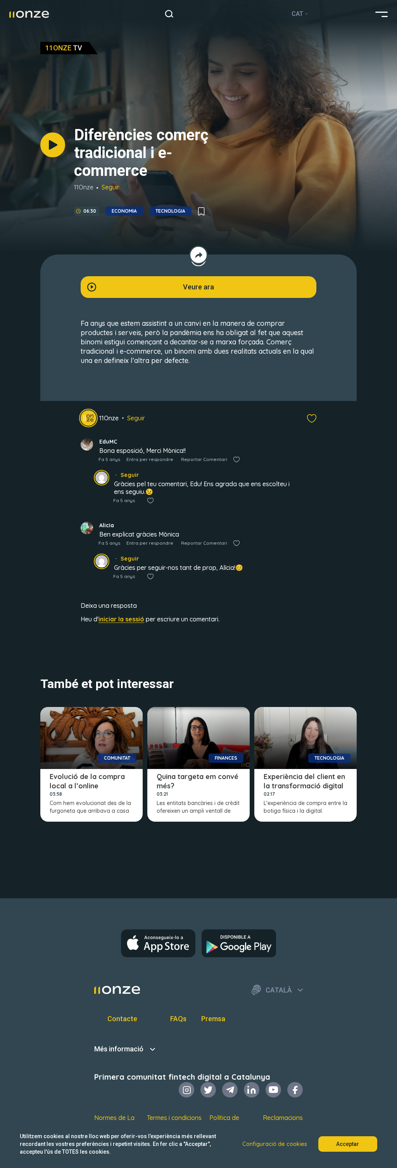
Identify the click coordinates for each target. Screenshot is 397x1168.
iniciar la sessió (121, 619)
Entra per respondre (149, 459)
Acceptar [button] (347, 1144)
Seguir (110, 187)
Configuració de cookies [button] (274, 1143)
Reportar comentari (204, 459)
